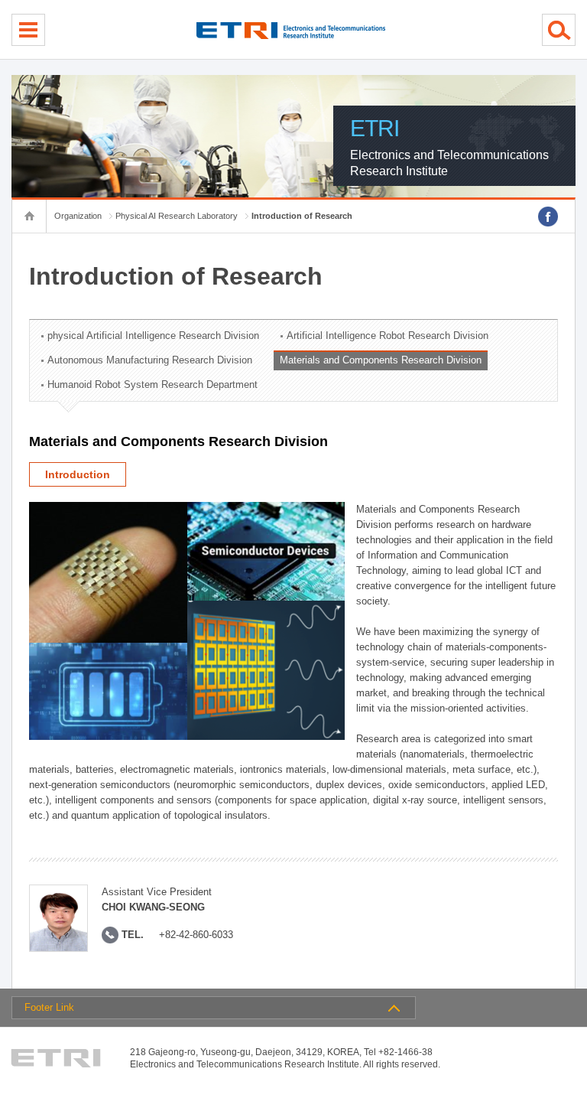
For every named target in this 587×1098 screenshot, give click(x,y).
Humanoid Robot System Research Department (152, 384)
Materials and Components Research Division (381, 360)
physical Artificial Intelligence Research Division (153, 335)
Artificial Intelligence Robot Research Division (387, 335)
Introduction (77, 474)
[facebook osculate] (548, 216)
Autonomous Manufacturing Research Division (149, 360)
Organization (78, 215)
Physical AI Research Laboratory (176, 215)
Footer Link (49, 1007)
